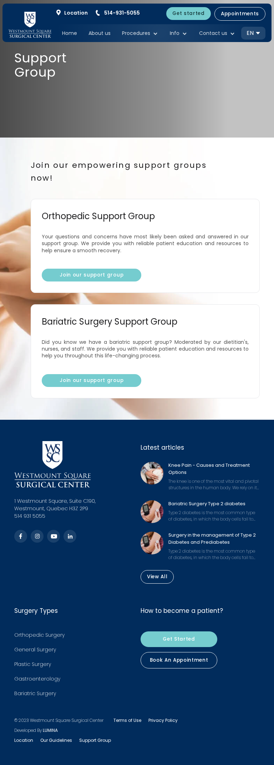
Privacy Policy (163, 720)
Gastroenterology (37, 678)
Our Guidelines (56, 740)
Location (23, 740)
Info (174, 34)
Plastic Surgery (32, 664)
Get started (188, 13)
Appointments (240, 13)
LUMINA (50, 730)
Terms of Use (127, 720)
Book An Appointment (179, 660)
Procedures (136, 34)
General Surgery (35, 649)
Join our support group (91, 275)
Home (69, 33)
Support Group (95, 740)
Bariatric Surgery (35, 693)
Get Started (179, 639)
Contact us (213, 34)
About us (99, 33)
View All (157, 577)
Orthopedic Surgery (39, 635)
